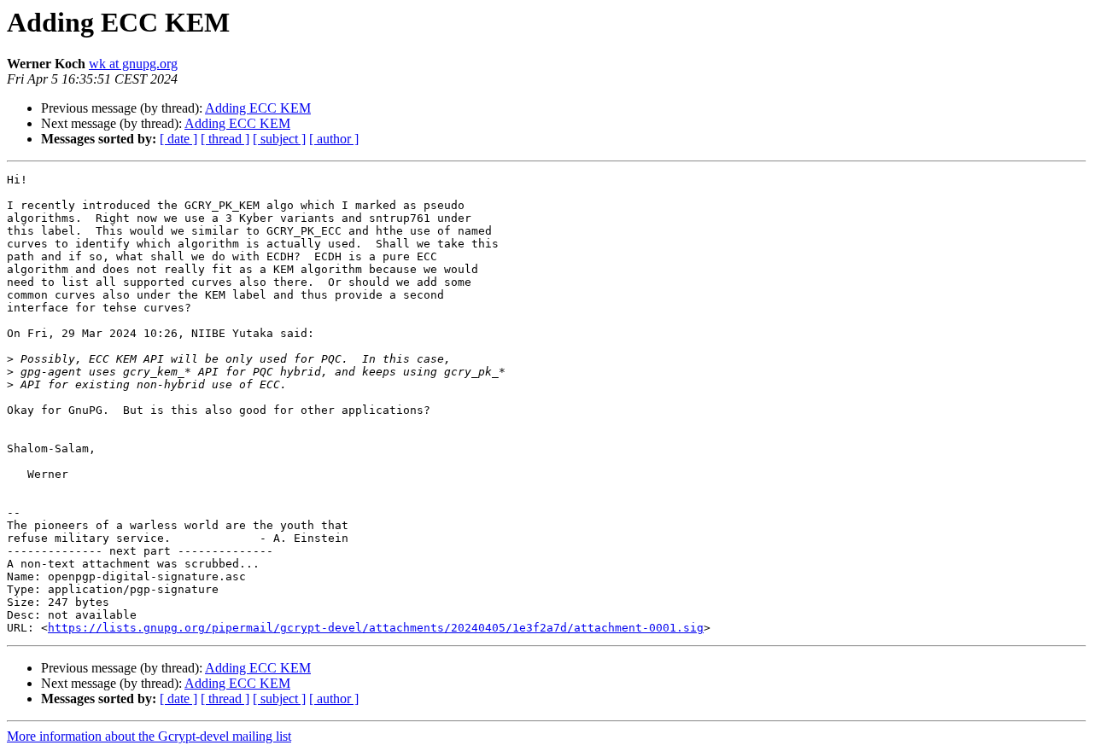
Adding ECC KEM (258, 108)
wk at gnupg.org (133, 63)
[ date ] (178, 138)
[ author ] (334, 138)
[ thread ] (225, 138)
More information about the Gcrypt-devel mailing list (149, 736)
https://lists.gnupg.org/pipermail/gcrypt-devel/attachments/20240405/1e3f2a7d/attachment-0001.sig (376, 627)
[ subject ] (279, 138)
